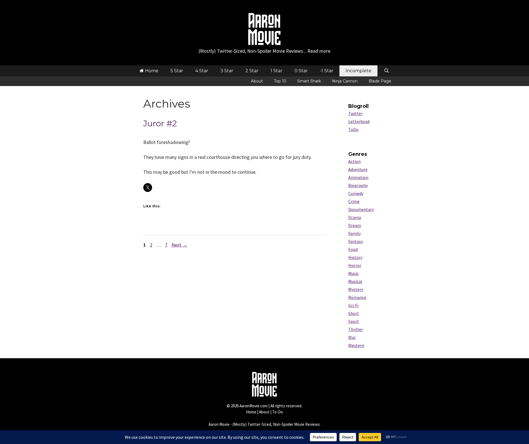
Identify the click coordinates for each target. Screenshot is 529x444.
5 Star (177, 70)
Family (354, 233)
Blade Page (380, 81)
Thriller (355, 329)
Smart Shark (309, 81)
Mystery (355, 289)
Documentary (361, 209)
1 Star (276, 70)
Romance (357, 297)
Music (353, 273)
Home (151, 70)
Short (353, 313)
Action (354, 161)
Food (353, 249)
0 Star (301, 70)
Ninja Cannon (345, 81)
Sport (353, 321)
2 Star (251, 70)
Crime (354, 201)
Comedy (355, 193)
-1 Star (326, 70)
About (257, 81)
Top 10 (280, 81)
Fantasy (355, 241)
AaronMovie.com (253, 405)
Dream (354, 225)
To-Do (277, 411)
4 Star (201, 70)
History (355, 257)
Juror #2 (160, 123)
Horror (354, 265)
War (352, 337)
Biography (358, 185)
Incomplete (358, 70)
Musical (355, 281)
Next (179, 245)
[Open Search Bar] (386, 70)
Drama (354, 217)
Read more (318, 51)
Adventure (358, 169)
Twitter (355, 113)
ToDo (353, 129)
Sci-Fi (353, 305)
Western (356, 345)
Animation (358, 177)
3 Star (226, 70)
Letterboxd (358, 121)
